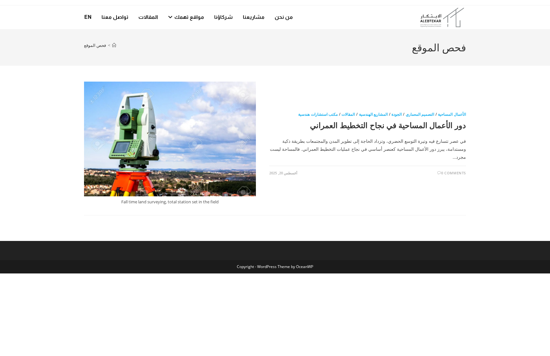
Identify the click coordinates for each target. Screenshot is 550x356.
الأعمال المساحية (452, 114)
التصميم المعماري (420, 114)
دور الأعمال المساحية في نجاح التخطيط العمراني (388, 125)
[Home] (114, 45)
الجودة (396, 114)
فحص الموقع (95, 45)
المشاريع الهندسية (373, 114)
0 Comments (453, 173)
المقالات (348, 114)
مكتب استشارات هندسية (318, 114)
